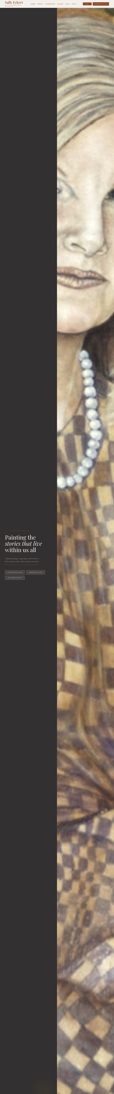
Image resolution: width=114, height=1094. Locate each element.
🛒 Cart (87, 4)
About (74, 4)
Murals (40, 4)
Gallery (60, 4)
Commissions (50, 4)
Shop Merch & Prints (15, 577)
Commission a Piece (100, 4)
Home (33, 4)
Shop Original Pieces (15, 572)
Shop (68, 4)
